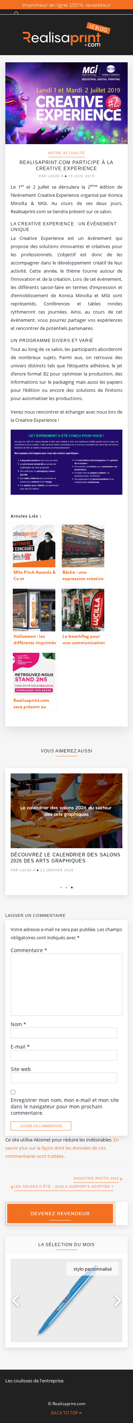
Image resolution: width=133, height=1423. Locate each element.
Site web (21, 1069)
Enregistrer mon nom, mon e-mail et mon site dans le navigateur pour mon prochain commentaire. (65, 1106)
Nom (18, 1024)
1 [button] (61, 887)
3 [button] (72, 887)
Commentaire (29, 950)
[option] (66, 824)
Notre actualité (66, 153)
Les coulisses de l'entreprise (34, 1380)
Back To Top (65, 1413)
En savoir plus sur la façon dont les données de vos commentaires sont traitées (62, 1147)
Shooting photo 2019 (96, 1178)
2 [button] (66, 887)
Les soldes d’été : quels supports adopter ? (63, 1186)
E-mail (20, 1047)
